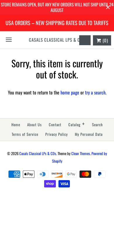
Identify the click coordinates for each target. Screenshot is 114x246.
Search (97, 124)
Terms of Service (25, 134)
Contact (55, 124)
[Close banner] (108, 7)
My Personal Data (89, 134)
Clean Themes (80, 153)
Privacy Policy (56, 134)
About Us (34, 124)
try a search (95, 92)
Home (15, 124)
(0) (104, 40)
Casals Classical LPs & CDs (37, 153)
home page (70, 92)
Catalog (76, 124)
